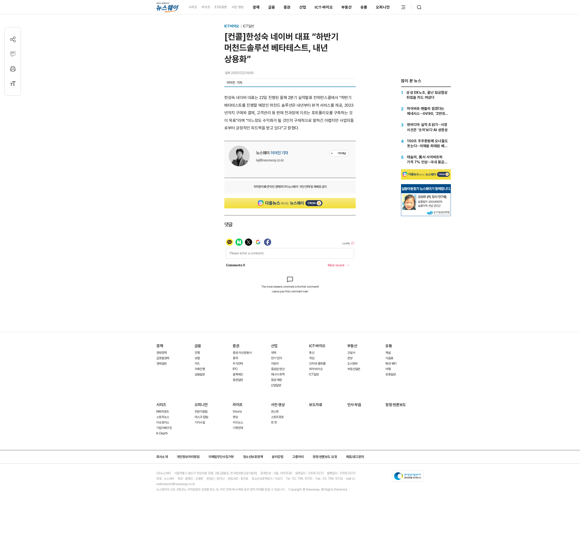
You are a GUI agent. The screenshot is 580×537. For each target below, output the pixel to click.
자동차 (275, 363)
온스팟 (275, 411)
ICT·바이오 (324, 7)
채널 (388, 352)
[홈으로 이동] (167, 7)
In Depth (162, 433)
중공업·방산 (278, 369)
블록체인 (238, 374)
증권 (287, 7)
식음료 (389, 358)
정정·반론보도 (395, 404)
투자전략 (238, 363)
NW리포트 (162, 411)
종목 (235, 358)
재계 (273, 352)
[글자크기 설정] (13, 83)
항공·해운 (276, 380)
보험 (197, 358)
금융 (271, 7)
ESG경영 (221, 7)
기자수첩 (200, 422)
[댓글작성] (13, 54)
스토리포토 (277, 417)
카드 (197, 363)
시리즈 (192, 7)
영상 (235, 417)
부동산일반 (353, 369)
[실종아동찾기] (409, 196)
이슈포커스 (162, 422)
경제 (256, 7)
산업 (302, 7)
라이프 (206, 7)
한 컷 (274, 422)
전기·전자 (276, 358)
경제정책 (161, 352)
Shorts (237, 411)
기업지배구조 (164, 428)
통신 (311, 352)
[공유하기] (13, 39)
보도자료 (315, 404)
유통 (363, 7)
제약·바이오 (316, 369)
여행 (388, 369)
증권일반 (238, 380)
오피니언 (383, 7)
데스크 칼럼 (201, 417)
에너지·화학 (278, 374)
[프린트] (13, 69)
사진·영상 (238, 7)
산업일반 (276, 385)
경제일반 (161, 363)
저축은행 (200, 369)
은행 (197, 352)
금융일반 (200, 374)
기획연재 (238, 428)
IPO (235, 369)
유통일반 (390, 374)
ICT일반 (248, 26)
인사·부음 (354, 404)
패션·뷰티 (390, 363)
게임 (311, 358)
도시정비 (352, 363)
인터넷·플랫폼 (317, 363)
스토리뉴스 (162, 417)
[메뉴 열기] (403, 7)
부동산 (346, 7)
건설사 (351, 352)
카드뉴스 (238, 422)
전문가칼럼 (201, 411)
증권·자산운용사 (242, 352)
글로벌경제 (162, 358)
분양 (350, 358)
